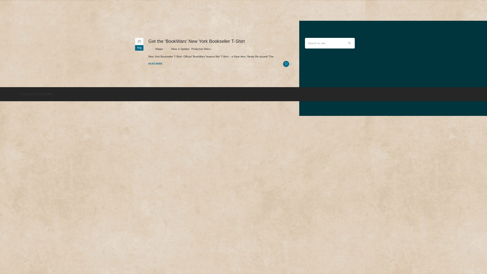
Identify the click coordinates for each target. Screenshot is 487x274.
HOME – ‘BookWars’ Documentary (309, 15)
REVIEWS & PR (388, 15)
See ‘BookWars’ (357, 15)
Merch (429, 15)
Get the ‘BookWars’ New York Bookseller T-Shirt (196, 41)
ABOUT (411, 15)
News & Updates (455, 15)
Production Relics (201, 49)
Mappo (159, 49)
